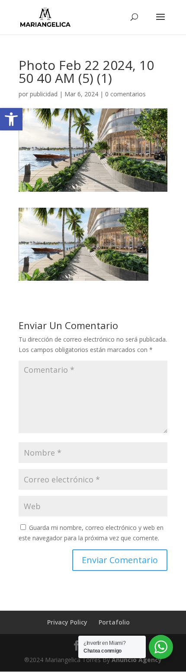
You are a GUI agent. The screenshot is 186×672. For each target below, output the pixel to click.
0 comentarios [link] (125, 94)
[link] (11, 119)
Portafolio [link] (114, 622)
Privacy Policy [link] (67, 622)
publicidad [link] (44, 94)
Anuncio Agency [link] (137, 660)
